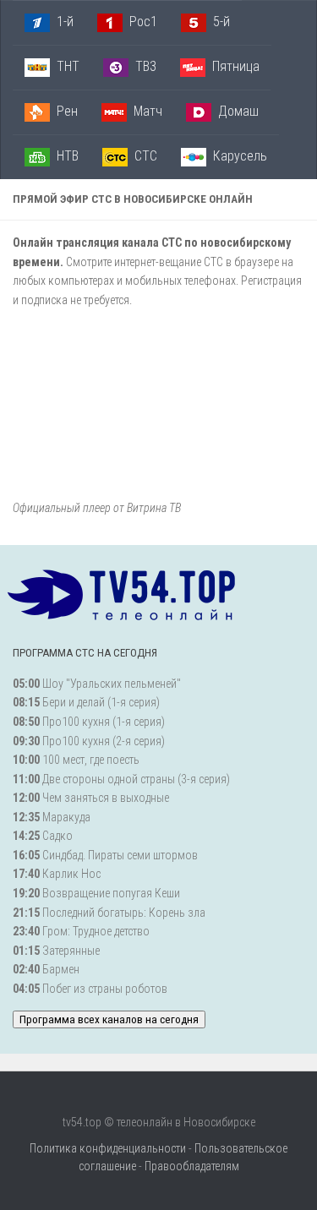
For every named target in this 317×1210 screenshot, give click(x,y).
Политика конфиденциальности (108, 1148)
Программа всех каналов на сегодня (109, 1019)
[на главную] (127, 606)
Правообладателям (192, 1166)
